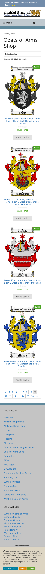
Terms (9, 439)
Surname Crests (12, 482)
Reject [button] (22, 568)
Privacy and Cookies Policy (17, 473)
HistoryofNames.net (14, 523)
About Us (8, 417)
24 (23, 396)
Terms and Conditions (15, 494)
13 (10, 396)
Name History (11, 530)
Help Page (9, 464)
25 (28, 396)
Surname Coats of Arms (16, 513)
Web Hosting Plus (12, 533)
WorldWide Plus (11, 539)
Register (10, 434)
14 (15, 396)
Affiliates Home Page (14, 426)
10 (31, 392)
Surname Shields (12, 490)
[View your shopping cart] (33, 22)
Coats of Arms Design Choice (18, 447)
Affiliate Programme (14, 421)
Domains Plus (10, 536)
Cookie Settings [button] (10, 568)
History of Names (12, 526)
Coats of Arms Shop (14, 451)
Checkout (8, 443)
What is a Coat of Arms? (16, 499)
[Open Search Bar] (41, 22)
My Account (10, 469)
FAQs (6, 460)
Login (8, 430)
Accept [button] (31, 568)
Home (6, 34)
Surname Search (12, 486)
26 (32, 396)
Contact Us (9, 456)
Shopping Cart (11, 477)
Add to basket (22, 137)
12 (6, 396)
